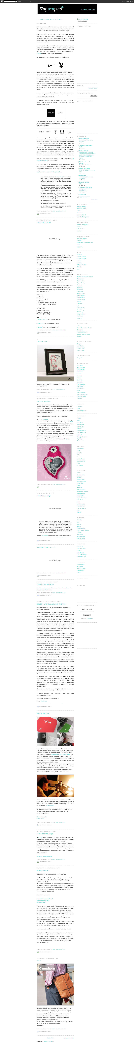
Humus (79, 373)
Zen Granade (80, 441)
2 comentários (60, 330)
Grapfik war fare (81, 528)
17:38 (53, 484)
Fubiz (78, 455)
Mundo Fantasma (81, 410)
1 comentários (60, 211)
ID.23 (39, 961)
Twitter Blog (82, 194)
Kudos (78, 378)
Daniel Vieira (40, 818)
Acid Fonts (80, 546)
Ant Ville (79, 520)
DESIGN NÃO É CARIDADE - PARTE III (51, 604)
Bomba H (79, 285)
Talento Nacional (43, 713)
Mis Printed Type (81, 556)
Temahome (80, 212)
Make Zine (80, 382)
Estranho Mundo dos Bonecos (85, 242)
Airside (79, 418)
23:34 (53, 1028)
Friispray (40, 327)
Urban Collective (81, 396)
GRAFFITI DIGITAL (44, 222)
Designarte (80, 289)
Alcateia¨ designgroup (82, 224)
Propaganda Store (82, 437)
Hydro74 (79, 532)
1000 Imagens (81, 564)
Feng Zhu (79, 487)
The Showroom (81, 392)
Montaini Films (81, 297)
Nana (78, 502)
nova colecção (64, 439)
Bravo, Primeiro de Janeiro (85, 165)
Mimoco (79, 428)
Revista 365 (80, 388)
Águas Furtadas (83, 150)
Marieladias (80, 247)
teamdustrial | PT (81, 215)
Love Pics (79, 380)
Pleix (78, 463)
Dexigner (79, 344)
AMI (80, 183)
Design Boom (80, 358)
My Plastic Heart (81, 432)
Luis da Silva (80, 495)
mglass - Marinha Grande (83, 334)
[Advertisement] (86, 637)
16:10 (53, 572)
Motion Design (81, 299)
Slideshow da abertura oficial (44, 856)
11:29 (53, 389)
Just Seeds (80, 534)
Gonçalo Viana (81, 489)
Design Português (81, 258)
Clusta (78, 450)
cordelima (79, 226)
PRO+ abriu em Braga (45, 834)
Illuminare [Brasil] (81, 208)
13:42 (53, 330)
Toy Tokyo (79, 439)
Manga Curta (80, 426)
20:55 (53, 703)
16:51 (53, 537)
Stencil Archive (81, 536)
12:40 (53, 859)
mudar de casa (82, 190)
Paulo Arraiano (81, 504)
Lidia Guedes (80, 229)
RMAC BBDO (80, 307)
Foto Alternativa (81, 568)
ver (45, 386)
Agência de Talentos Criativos (85, 276)
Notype (79, 301)
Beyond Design (81, 283)
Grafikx (79, 210)
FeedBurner (90, 618)
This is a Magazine (82, 394)
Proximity (79, 303)
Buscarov (79, 477)
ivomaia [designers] (84, 168)
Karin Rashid (80, 346)
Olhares (79, 572)
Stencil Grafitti (81, 538)
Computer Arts (81, 369)
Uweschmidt (41, 323)
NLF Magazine (81, 384)
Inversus (79, 376)
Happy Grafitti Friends (83, 530)
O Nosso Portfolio (81, 265)
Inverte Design (81, 293)
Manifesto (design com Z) (46, 547)
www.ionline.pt (41, 902)
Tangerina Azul (81, 314)
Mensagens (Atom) (49, 1041)
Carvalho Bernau (81, 548)
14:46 (53, 949)
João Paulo (59, 176)
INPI (71, 422)
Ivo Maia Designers (82, 238)
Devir (78, 408)
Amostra (79, 254)
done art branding (81, 206)
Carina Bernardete (41, 817)
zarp (78, 269)
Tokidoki (79, 512)
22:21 (53, 592)
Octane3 (79, 434)
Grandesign (80, 330)
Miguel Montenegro (82, 497)
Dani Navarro (80, 552)
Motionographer (81, 461)
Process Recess (81, 508)
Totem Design (80, 350)
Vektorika (79, 398)
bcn (78, 522)
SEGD (80, 147)
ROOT (78, 390)
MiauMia (79, 240)
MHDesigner (82, 175)
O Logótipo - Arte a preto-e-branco (49, 19)
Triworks (79, 318)
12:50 (53, 822)
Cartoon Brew (80, 479)
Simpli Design (80, 310)
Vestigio (79, 336)
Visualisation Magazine (45, 584)
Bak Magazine (81, 367)
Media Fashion (81, 295)
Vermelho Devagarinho (83, 217)
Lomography (80, 570)
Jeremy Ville (80, 424)
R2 (77, 305)
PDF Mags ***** (81, 386)
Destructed (80, 371)
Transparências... (43, 870)
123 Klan (79, 473)
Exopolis (79, 452)
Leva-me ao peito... (44, 401)
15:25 (53, 211)
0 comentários (60, 537)
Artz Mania (80, 365)
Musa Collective (81, 430)
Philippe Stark (80, 348)
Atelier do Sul (80, 281)
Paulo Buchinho (81, 506)
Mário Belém (80, 500)
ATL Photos (80, 566)
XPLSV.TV (80, 465)
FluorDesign (80, 291)
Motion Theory (81, 459)
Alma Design (80, 279)
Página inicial (50, 1038)
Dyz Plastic (80, 422)
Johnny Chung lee (42, 319)
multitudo (79, 231)
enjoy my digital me (84, 196)
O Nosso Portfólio (84, 182)
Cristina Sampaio (81, 481)
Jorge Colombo (81, 493)
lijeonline (79, 262)
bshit (78, 420)
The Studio (80, 316)
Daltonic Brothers (81, 256)
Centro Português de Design (84, 328)
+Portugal (79, 326)
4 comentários (60, 389)
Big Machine (80, 448)
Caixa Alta (79, 287)
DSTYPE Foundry (82, 554)
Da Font (79, 550)
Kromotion (79, 457)
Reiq (78, 510)
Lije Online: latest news (85, 145)
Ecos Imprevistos (84, 138)
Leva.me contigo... (43, 341)
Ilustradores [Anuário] (82, 491)
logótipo (39, 53)
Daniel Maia (80, 483)
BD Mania (79, 406)
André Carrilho (81, 475)
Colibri (78, 244)
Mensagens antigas (69, 1038)
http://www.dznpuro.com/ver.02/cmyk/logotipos (49, 172)
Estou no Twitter (93, 88)
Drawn (78, 485)
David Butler (45, 535)
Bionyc (79, 524)
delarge (79, 526)
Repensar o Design (44, 496)
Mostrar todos (94, 199)
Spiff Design (80, 312)
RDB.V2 (79, 267)
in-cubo (79, 260)
